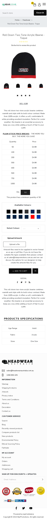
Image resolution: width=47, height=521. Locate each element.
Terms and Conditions (10, 399)
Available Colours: (23, 205)
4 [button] (29, 95)
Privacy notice (7, 395)
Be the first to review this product (23, 45)
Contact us (6, 411)
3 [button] (25, 95)
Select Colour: (13, 228)
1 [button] (17, 95)
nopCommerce (28, 514)
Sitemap (5, 384)
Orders (4, 461)
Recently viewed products (12, 428)
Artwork (5, 392)
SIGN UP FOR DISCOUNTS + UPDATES (19, 474)
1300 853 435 (12, 375)
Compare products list (10, 432)
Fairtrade (5, 448)
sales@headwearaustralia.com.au (20, 370)
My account (6, 457)
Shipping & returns (9, 388)
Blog (4, 424)
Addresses (6, 465)
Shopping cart (7, 469)
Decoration (6, 407)
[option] (6, 86)
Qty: (18, 192)
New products (7, 436)
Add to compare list (35, 271)
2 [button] (21, 95)
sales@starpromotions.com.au (21, 257)
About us (5, 403)
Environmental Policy (10, 440)
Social (23, 278)
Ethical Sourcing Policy (11, 444)
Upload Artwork (14, 238)
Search (40, 12)
